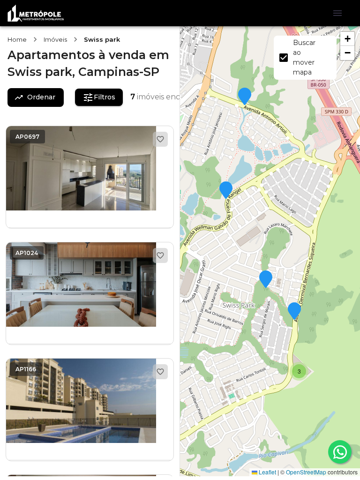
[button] (244, 97)
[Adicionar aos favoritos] (160, 139)
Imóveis (55, 39)
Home (17, 39)
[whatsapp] (340, 452)
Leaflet (266, 472)
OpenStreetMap (306, 472)
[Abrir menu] (337, 13)
